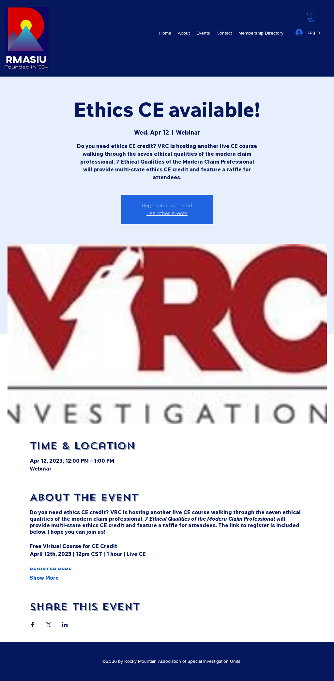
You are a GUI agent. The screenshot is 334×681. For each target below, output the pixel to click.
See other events (167, 213)
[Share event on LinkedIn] (65, 624)
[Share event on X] (49, 624)
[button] (203, 33)
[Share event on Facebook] (33, 624)
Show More (44, 577)
